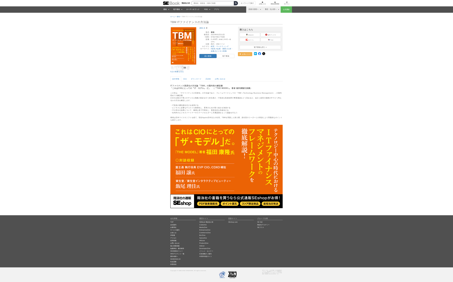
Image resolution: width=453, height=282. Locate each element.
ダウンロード (196, 79)
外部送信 (173, 264)
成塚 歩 (202, 28)
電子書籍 (176, 9)
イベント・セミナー (206, 251)
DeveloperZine (204, 248)
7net (271, 40)
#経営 (213, 49)
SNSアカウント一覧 (177, 254)
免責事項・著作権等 (177, 248)
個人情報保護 (175, 246)
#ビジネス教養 (221, 51)
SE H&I (260, 222)
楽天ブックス (271, 35)
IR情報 (172, 235)
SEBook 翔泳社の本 (206, 222)
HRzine (202, 240)
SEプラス (260, 227)
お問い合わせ (220, 79)
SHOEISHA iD (175, 259)
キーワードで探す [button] (247, 3)
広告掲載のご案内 (205, 254)
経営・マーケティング (220, 46)
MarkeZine (203, 227)
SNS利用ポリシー (176, 251)
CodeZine (203, 225)
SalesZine (203, 238)
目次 (185, 79)
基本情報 (175, 79)
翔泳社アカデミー (263, 225)
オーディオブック (192, 9)
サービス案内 (175, 230)
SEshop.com (233, 222)
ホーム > (173, 16)
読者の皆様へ (253, 9)
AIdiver (202, 246)
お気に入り (246, 54)
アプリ (216, 9)
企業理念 (173, 227)
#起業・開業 (221, 49)
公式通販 (286, 9)
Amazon (251, 35)
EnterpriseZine (204, 230)
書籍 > (179, 16)
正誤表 (208, 79)
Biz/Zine (202, 235)
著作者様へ (174, 256)
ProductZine (203, 243)
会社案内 (173, 225)
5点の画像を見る (177, 72)
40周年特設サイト (205, 256)
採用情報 (173, 240)
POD (206, 9)
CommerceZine (205, 233)
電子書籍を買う (260, 47)
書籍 (165, 9)
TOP (172, 222)
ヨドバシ (251, 40)
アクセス (173, 238)
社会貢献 (173, 262)
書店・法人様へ (271, 9)
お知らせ (173, 233)
